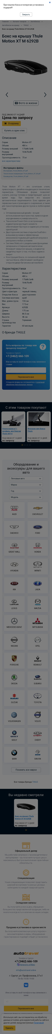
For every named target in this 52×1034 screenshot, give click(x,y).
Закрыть (26, 14)
